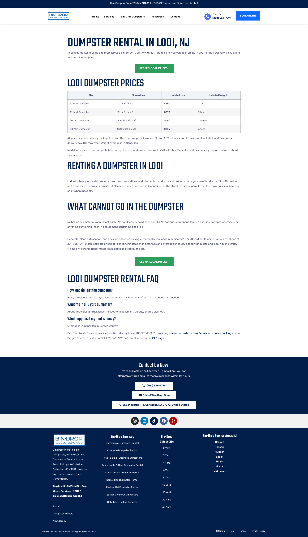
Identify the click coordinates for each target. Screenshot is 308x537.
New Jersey (59, 521)
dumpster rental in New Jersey (188, 333)
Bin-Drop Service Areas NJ (220, 436)
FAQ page (158, 338)
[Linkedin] (144, 421)
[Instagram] (135, 421)
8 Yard (166, 477)
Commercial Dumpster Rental (122, 443)
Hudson (219, 451)
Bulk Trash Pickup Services (122, 502)
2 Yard (166, 448)
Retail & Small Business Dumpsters (122, 457)
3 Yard (166, 455)
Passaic (219, 446)
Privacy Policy (258, 531)
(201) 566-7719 (221, 17)
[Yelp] (173, 421)
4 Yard (166, 462)
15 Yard (167, 492)
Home (95, 16)
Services (109, 16)
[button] (154, 405)
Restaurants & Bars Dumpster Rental (122, 465)
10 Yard (167, 484)
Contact (175, 16)
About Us (58, 506)
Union (219, 461)
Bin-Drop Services (122, 437)
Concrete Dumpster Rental (122, 450)
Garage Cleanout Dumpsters (122, 494)
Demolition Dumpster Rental (122, 479)
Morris (220, 466)
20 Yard (166, 499)
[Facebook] (164, 421)
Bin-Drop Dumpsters (133, 16)
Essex (219, 456)
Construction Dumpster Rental (122, 472)
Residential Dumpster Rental (122, 487)
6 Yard (166, 470)
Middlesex (220, 471)
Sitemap (220, 531)
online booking (222, 333)
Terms (242, 531)
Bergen (219, 442)
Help (232, 531)
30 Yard (166, 507)
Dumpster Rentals (63, 513)
